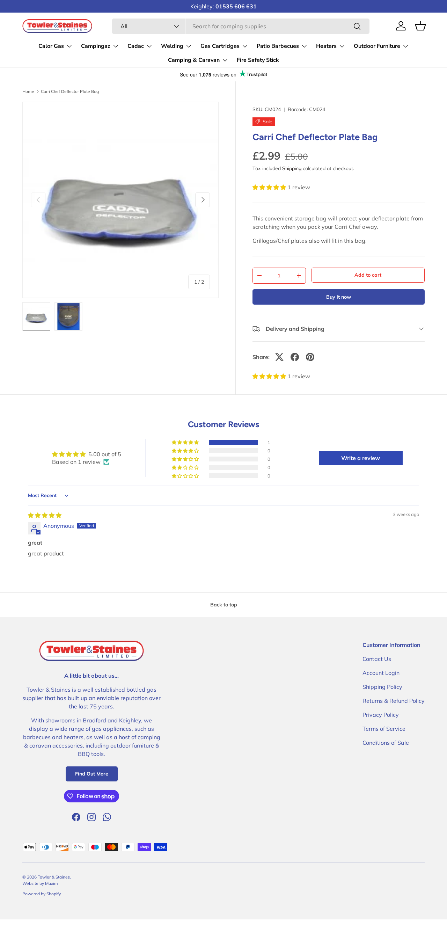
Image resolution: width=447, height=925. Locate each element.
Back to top (223, 605)
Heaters (326, 46)
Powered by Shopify (41, 893)
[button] (269, 187)
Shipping (291, 168)
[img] (44, 515)
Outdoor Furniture (377, 46)
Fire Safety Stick (258, 60)
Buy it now (338, 297)
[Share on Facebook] (294, 357)
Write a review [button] (360, 457)
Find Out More (91, 774)
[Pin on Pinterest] (310, 357)
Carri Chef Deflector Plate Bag (70, 91)
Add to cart (367, 275)
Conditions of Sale (385, 742)
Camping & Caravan (194, 60)
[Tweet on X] (279, 357)
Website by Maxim (40, 883)
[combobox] (240, 26)
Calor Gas (51, 46)
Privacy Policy (380, 714)
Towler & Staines (54, 877)
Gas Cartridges (220, 46)
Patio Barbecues (278, 46)
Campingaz (95, 46)
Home (28, 91)
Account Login (381, 672)
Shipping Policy (382, 686)
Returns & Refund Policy (393, 700)
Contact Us (376, 658)
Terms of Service (383, 728)
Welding (172, 46)
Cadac (135, 46)
